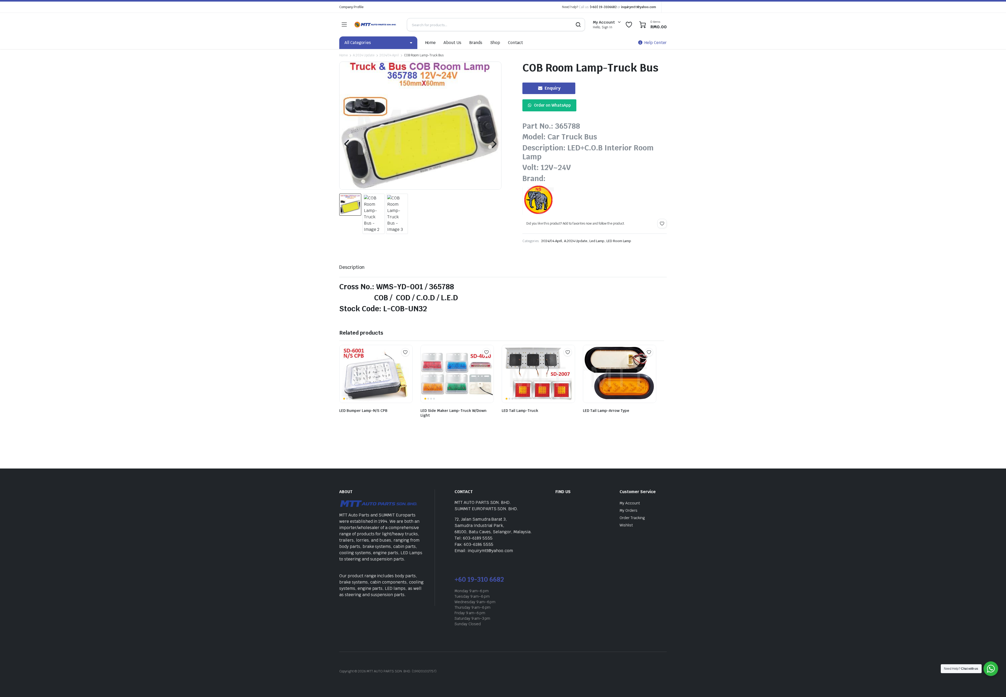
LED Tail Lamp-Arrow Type (606, 410)
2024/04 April (389, 55)
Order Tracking (632, 517)
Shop (495, 42)
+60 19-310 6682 (479, 579)
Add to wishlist (662, 223)
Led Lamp (596, 241)
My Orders (628, 510)
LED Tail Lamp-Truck (520, 410)
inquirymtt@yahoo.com (638, 7)
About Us (452, 42)
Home (430, 42)
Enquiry (553, 88)
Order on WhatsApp (552, 105)
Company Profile (351, 7)
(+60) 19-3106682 (603, 7)
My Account (630, 503)
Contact (515, 42)
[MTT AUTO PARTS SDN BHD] (375, 25)
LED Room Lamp (618, 241)
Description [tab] (352, 267)
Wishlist (626, 525)
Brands (475, 42)
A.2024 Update (363, 55)
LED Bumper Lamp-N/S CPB (363, 410)
